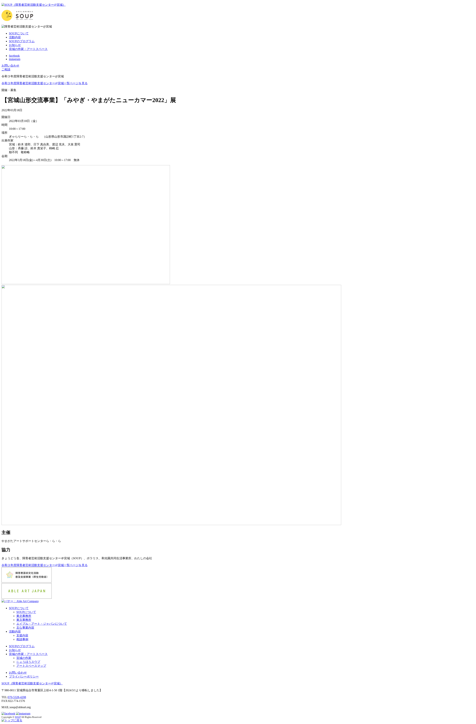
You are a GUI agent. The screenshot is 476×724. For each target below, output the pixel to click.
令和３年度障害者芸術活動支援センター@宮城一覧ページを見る (44, 83)
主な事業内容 (25, 627)
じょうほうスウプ (28, 661)
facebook (14, 55)
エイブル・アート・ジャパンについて (41, 623)
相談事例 (22, 639)
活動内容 (15, 37)
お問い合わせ (18, 672)
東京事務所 (23, 619)
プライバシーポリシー (24, 676)
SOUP (32, 683)
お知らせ (15, 45)
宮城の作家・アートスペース (28, 49)
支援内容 (22, 635)
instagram (14, 59)
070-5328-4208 (17, 697)
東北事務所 (23, 615)
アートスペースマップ (31, 665)
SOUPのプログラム (22, 41)
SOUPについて (19, 33)
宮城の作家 (23, 657)
